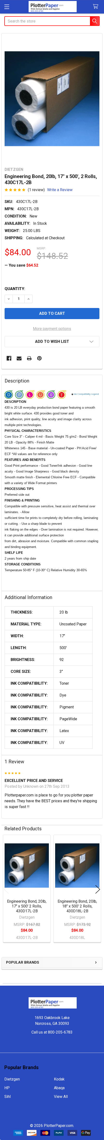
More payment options (52, 328)
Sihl (7, 1096)
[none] (52, 98)
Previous (6, 889)
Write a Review (60, 190)
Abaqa (59, 1088)
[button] (52, 341)
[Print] (29, 358)
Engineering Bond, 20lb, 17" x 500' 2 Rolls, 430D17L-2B (26, 906)
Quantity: (15, 288)
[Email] (19, 358)
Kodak (59, 1079)
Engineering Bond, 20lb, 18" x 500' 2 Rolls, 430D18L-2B (77, 906)
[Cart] (96, 6)
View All (61, 1096)
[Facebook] (9, 358)
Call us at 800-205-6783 (52, 1032)
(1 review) (36, 190)
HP (7, 1088)
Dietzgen (12, 1079)
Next (98, 889)
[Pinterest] (39, 358)
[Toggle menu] (6, 6)
